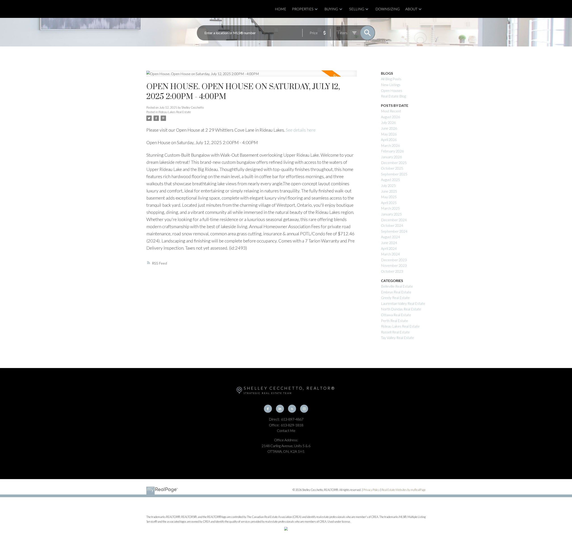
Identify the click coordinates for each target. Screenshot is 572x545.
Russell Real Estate (395, 332)
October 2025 (392, 168)
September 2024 (394, 231)
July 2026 (388, 122)
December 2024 (394, 220)
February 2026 (392, 151)
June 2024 (389, 242)
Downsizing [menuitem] (387, 9)
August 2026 (390, 117)
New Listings (390, 84)
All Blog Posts (391, 79)
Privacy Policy (371, 490)
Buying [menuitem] (331, 9)
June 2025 (389, 191)
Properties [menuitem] (302, 9)
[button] (268, 409)
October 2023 (392, 271)
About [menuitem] (411, 9)
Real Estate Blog (393, 96)
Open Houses (391, 90)
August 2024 (390, 237)
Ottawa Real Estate (396, 315)
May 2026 (389, 134)
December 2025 (394, 162)
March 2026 (390, 145)
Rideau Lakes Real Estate (175, 112)
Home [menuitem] (280, 9)
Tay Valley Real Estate (397, 337)
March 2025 (390, 208)
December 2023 (394, 260)
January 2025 (391, 214)
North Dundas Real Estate (401, 309)
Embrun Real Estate (396, 292)
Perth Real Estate (394, 320)
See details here (300, 130)
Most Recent (391, 111)
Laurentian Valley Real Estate (403, 303)
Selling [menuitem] (356, 9)
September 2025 (394, 174)
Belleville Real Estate (397, 286)
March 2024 (390, 254)
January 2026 (391, 157)
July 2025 (388, 185)
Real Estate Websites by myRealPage (404, 490)
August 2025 (390, 179)
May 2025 (389, 197)
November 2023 (394, 265)
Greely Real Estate (395, 297)
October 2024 (392, 225)
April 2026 (389, 139)
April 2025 (389, 202)
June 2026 (389, 128)
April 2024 (389, 248)
